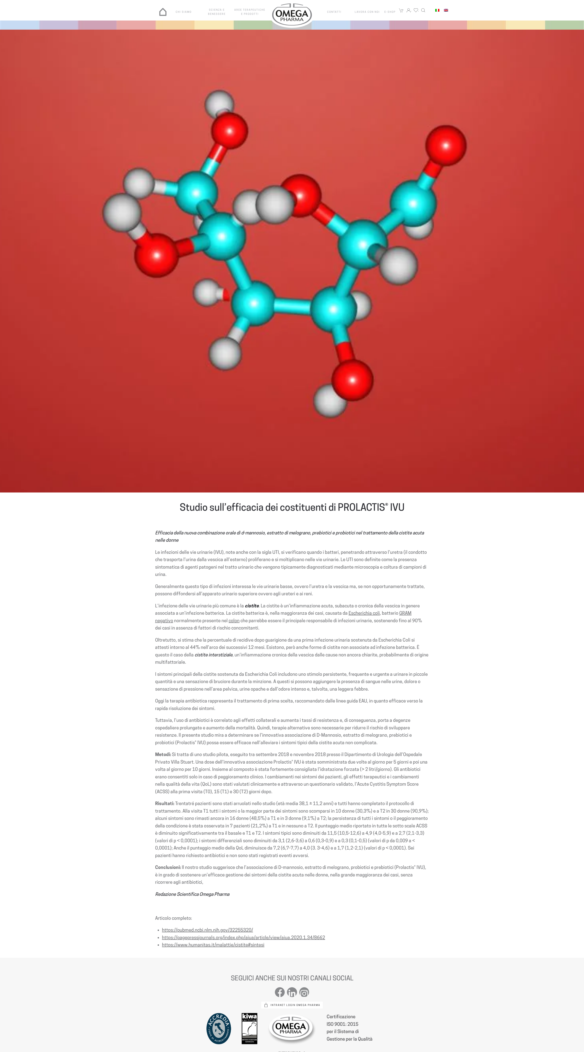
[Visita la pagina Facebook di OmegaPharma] (280, 992)
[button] (423, 10)
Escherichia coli (364, 613)
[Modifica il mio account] (408, 10)
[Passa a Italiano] (437, 10)
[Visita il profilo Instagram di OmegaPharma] (304, 992)
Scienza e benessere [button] (217, 12)
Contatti (334, 11)
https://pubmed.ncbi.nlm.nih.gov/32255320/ (207, 930)
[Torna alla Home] (292, 14)
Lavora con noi (367, 11)
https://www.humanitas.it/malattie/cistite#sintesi (213, 945)
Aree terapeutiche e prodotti (249, 12)
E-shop (390, 11)
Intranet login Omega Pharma (295, 1005)
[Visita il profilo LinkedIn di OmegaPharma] (292, 992)
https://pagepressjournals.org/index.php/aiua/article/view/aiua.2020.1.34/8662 (243, 937)
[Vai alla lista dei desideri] (416, 10)
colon (234, 620)
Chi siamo (184, 11)
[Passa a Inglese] (446, 10)
